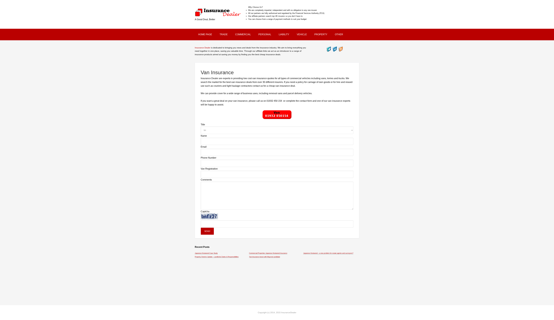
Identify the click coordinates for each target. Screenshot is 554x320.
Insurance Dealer (202, 47)
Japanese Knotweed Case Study (206, 253)
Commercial (243, 34)
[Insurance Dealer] (218, 15)
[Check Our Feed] (341, 50)
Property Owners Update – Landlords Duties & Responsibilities (217, 257)
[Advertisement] (277, 279)
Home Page (205, 34)
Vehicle (302, 34)
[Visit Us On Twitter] (329, 50)
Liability (284, 34)
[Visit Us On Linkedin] (335, 50)
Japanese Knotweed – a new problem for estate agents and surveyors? (328, 253)
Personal (264, 34)
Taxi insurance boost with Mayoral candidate (264, 257)
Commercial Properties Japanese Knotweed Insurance (268, 253)
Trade (224, 34)
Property (320, 34)
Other (339, 34)
